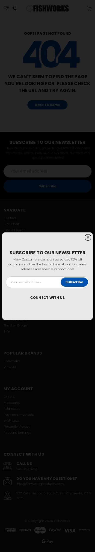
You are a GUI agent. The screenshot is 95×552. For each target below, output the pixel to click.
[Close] (88, 237)
